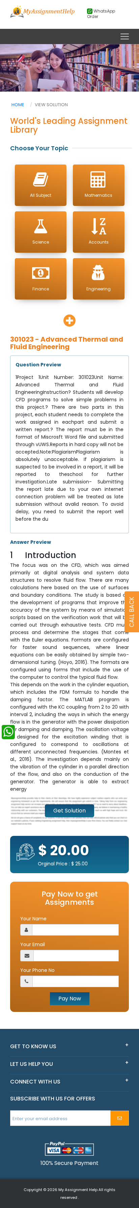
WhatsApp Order (101, 13)
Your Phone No (37, 970)
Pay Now (69, 998)
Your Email (32, 944)
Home (17, 104)
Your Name (33, 918)
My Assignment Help (78, 1189)
